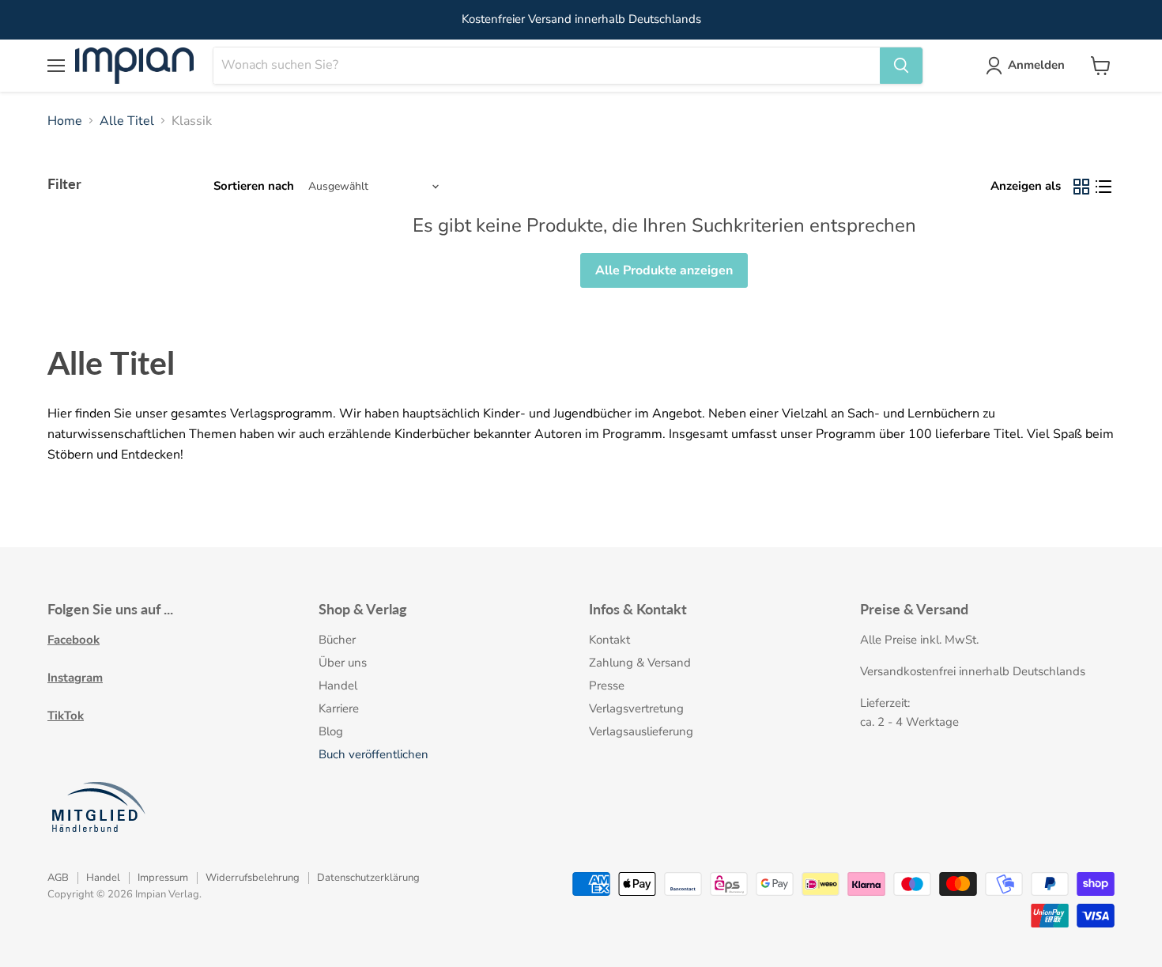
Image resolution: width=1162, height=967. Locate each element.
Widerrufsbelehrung (253, 878)
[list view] (1103, 187)
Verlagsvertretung (636, 708)
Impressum (163, 878)
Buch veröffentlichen (373, 754)
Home (64, 121)
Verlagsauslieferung (641, 731)
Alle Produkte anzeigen (664, 270)
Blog (331, 731)
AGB (58, 878)
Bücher (337, 640)
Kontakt (609, 640)
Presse (606, 685)
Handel (338, 685)
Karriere (339, 708)
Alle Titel (127, 121)
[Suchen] (901, 65)
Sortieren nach (253, 186)
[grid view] (1081, 187)
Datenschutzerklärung (368, 878)
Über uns (343, 662)
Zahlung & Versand (640, 662)
